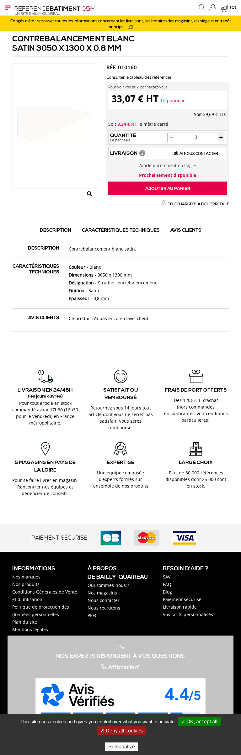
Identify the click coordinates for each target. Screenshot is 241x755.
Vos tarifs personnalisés (188, 614)
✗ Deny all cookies (121, 730)
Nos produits (26, 584)
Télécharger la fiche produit (198, 204)
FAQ (167, 584)
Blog (167, 592)
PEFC (93, 615)
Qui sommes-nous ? (108, 585)
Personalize (121, 746)
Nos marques (26, 577)
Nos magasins (102, 593)
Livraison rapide (180, 607)
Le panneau (173, 100)
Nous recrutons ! (105, 608)
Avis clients (185, 230)
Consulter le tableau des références (139, 77)
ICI (130, 26)
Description (55, 230)
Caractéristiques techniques (121, 230)
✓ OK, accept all (199, 721)
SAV (166, 577)
